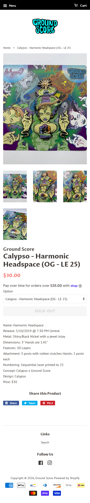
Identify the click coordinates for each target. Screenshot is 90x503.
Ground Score (44, 478)
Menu (12, 5)
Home (6, 48)
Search (45, 442)
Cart (83, 6)
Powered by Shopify (67, 478)
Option (8, 291)
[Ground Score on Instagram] (49, 464)
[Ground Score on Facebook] (40, 464)
